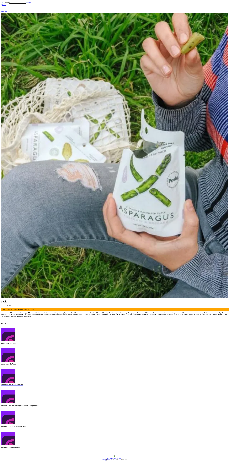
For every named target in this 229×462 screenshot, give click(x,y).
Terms (108, 459)
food (6, 11)
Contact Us (120, 458)
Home (107, 458)
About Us (113, 458)
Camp (2, 11)
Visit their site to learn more (26, 309)
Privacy (104, 459)
